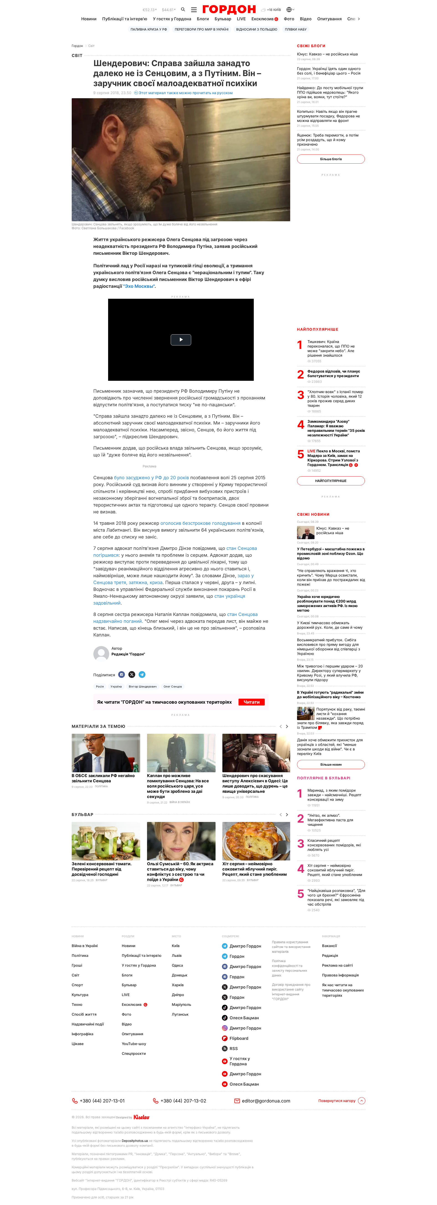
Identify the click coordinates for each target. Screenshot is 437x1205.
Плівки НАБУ (296, 29)
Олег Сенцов (173, 686)
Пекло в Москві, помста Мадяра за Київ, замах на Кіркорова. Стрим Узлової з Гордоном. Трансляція (333, 458)
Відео (306, 18)
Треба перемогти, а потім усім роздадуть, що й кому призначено (327, 140)
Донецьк (179, 975)
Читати (252, 702)
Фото (289, 18)
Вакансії (329, 945)
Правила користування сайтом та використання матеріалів (291, 946)
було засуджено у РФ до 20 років (151, 477)
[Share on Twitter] (131, 675)
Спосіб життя (84, 1014)
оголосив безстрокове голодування (200, 523)
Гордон (77, 46)
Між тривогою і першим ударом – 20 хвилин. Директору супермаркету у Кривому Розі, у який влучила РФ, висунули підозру (330, 673)
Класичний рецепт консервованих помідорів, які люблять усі (334, 845)
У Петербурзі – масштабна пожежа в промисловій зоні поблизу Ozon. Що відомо (331, 553)
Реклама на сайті (337, 965)
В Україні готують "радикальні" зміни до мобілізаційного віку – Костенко (330, 694)
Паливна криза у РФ (149, 29)
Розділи (128, 936)
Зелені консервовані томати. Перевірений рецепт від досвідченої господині (101, 869)
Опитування (329, 18)
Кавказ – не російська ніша (328, 54)
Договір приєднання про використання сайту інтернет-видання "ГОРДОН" (291, 992)
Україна (116, 686)
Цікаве (78, 1043)
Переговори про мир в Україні (202, 29)
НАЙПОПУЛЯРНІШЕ (317, 329)
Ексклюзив (263, 18)
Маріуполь (181, 1004)
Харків (178, 985)
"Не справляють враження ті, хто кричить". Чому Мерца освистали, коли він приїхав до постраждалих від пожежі (331, 577)
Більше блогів (331, 159)
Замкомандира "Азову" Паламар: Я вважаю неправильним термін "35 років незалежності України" (336, 428)
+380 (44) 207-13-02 (183, 1101)
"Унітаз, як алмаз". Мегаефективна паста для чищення (330, 820)
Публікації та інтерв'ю (124, 18)
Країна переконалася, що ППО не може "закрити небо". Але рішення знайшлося (331, 348)
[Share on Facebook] (121, 675)
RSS (234, 1048)
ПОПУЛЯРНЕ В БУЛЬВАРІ (324, 778)
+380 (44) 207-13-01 (102, 1101)
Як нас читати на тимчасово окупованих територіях (343, 990)
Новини (89, 18)
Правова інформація (340, 975)
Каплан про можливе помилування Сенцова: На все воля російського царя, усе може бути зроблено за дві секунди (178, 786)
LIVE (241, 18)
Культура (80, 994)
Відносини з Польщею (256, 29)
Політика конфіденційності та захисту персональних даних (289, 968)
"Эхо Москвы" (139, 286)
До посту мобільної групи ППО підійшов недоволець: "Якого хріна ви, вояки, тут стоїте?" (330, 92)
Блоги (203, 18)
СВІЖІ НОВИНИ (313, 514)
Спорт (77, 985)
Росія (100, 686)
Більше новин (331, 764)
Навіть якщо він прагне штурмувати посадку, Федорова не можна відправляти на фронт (328, 116)
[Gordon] (229, 9)
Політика (101, 786)
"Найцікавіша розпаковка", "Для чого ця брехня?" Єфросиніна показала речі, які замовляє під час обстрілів (336, 897)
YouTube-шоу (134, 1043)
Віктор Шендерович (143, 686)
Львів (177, 955)
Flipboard (239, 1038)
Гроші (77, 965)
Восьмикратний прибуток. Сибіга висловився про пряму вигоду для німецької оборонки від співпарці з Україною (328, 647)
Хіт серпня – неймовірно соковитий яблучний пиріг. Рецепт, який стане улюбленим (255, 869)
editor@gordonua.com (266, 1101)
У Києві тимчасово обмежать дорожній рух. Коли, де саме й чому (330, 625)
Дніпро (178, 994)
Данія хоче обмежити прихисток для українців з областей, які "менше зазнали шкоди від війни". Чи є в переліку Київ (330, 747)
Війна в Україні (180, 802)
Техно (77, 1004)
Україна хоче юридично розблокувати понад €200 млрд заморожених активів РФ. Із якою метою (327, 603)
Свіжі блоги (311, 46)
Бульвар (223, 18)
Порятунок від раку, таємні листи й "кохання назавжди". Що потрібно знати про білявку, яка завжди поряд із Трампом (331, 718)
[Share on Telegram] (142, 675)
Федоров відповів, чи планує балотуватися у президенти (333, 373)
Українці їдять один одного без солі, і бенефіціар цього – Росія (329, 70)
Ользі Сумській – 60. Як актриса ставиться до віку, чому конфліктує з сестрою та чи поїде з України (180, 871)
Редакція (330, 955)
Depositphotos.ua (135, 1141)
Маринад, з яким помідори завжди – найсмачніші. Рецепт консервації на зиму (334, 795)
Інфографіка (82, 1034)
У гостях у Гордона (172, 18)
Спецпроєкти (134, 1053)
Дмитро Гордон (245, 946)
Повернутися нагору (337, 1100)
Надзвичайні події (88, 1024)
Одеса (177, 965)
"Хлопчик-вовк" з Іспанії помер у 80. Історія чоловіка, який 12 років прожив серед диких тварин (335, 398)
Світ (91, 46)
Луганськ (180, 1014)
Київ (176, 945)
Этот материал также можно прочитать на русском (186, 93)
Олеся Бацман (244, 1017)
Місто (176, 936)
